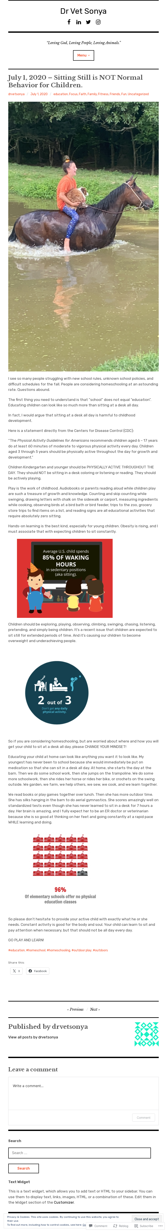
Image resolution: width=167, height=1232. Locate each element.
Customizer (64, 1202)
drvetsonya (16, 94)
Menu (82, 55)
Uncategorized (138, 94)
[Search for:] (79, 1153)
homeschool (36, 950)
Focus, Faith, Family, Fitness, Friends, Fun (98, 94)
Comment (143, 1117)
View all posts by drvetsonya (33, 1037)
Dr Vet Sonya (83, 11)
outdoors (101, 950)
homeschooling (59, 950)
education (60, 94)
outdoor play (83, 950)
